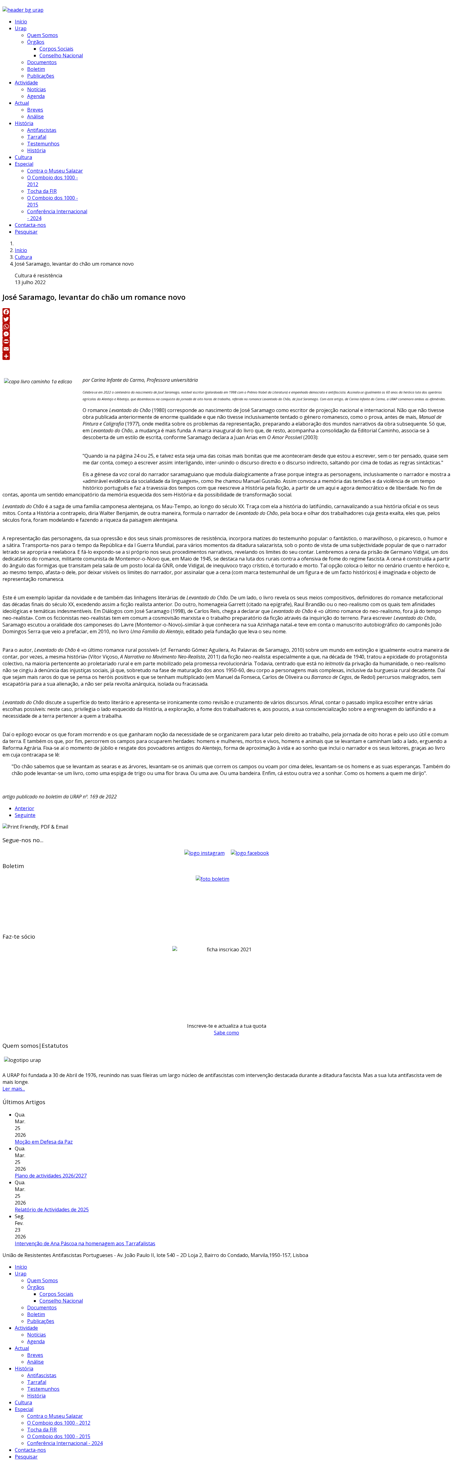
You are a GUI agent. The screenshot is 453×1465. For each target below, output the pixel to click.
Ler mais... (13, 1088)
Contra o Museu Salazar (55, 170)
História (24, 123)
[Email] (226, 349)
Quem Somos (42, 35)
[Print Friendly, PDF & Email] (35, 826)
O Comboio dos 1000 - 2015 (58, 1436)
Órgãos (35, 42)
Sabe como (226, 1032)
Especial (24, 164)
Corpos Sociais (56, 48)
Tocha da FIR (42, 191)
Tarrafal (36, 136)
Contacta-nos (30, 225)
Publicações (40, 75)
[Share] (226, 356)
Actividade (26, 82)
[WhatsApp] (226, 326)
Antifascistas (41, 130)
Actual (22, 103)
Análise (35, 116)
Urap (21, 28)
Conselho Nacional (61, 55)
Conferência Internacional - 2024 (65, 1443)
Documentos (42, 62)
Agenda (36, 96)
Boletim (36, 69)
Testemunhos (43, 143)
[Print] (226, 341)
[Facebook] (226, 312)
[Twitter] (226, 319)
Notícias (36, 89)
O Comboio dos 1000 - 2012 (58, 1422)
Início (21, 21)
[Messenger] (226, 334)
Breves (35, 109)
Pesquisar (26, 231)
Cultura (23, 157)
